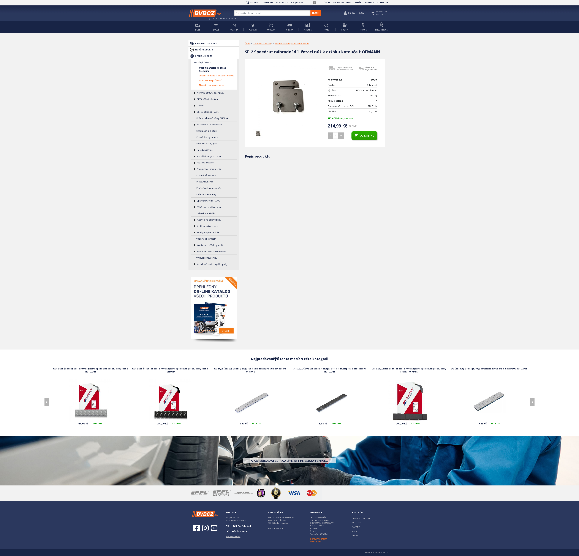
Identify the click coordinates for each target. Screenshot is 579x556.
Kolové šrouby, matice (207, 137)
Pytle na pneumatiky (206, 194)
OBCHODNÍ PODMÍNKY (320, 520)
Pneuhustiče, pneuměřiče (209, 169)
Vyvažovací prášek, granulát (210, 245)
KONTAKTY (382, 2)
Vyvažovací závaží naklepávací (211, 251)
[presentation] (46, 402)
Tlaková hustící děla (205, 213)
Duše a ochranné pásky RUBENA (212, 118)
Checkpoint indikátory (206, 130)
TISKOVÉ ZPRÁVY (317, 525)
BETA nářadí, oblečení (207, 99)
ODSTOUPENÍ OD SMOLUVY (322, 523)
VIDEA (354, 531)
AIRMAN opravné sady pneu (210, 92)
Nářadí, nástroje (205, 149)
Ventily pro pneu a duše (208, 232)
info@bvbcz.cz (297, 2)
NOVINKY (369, 2)
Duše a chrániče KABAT (208, 111)
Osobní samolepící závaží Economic (216, 75)
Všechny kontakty (233, 536)
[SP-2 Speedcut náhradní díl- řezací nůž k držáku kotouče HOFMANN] (287, 96)
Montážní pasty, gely (206, 143)
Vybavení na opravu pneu (209, 219)
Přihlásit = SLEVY (356, 13)
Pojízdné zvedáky (205, 162)
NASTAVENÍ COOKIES (318, 534)
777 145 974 (267, 2)
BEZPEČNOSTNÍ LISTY (361, 518)
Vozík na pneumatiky (206, 238)
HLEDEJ (315, 13)
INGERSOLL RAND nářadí (209, 124)
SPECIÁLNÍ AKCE (203, 56)
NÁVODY (356, 527)
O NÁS (358, 2)
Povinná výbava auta (206, 175)
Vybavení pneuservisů (206, 257)
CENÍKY (355, 535)
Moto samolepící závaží (210, 80)
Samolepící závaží (202, 62)
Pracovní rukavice (204, 181)
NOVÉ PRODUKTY (204, 49)
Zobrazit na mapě (275, 528)
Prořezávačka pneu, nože (208, 188)
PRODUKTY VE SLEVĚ (206, 43)
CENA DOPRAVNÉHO (318, 517)
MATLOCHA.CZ (381, 552)
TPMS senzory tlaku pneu (209, 207)
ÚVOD (327, 2)
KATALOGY (356, 522)
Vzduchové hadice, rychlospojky (212, 264)
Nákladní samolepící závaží (212, 85)
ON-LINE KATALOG (342, 2)
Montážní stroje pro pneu (209, 156)
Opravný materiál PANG (208, 200)
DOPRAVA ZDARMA (318, 539)
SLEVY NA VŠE (316, 541)
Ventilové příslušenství (207, 226)
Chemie (200, 105)
